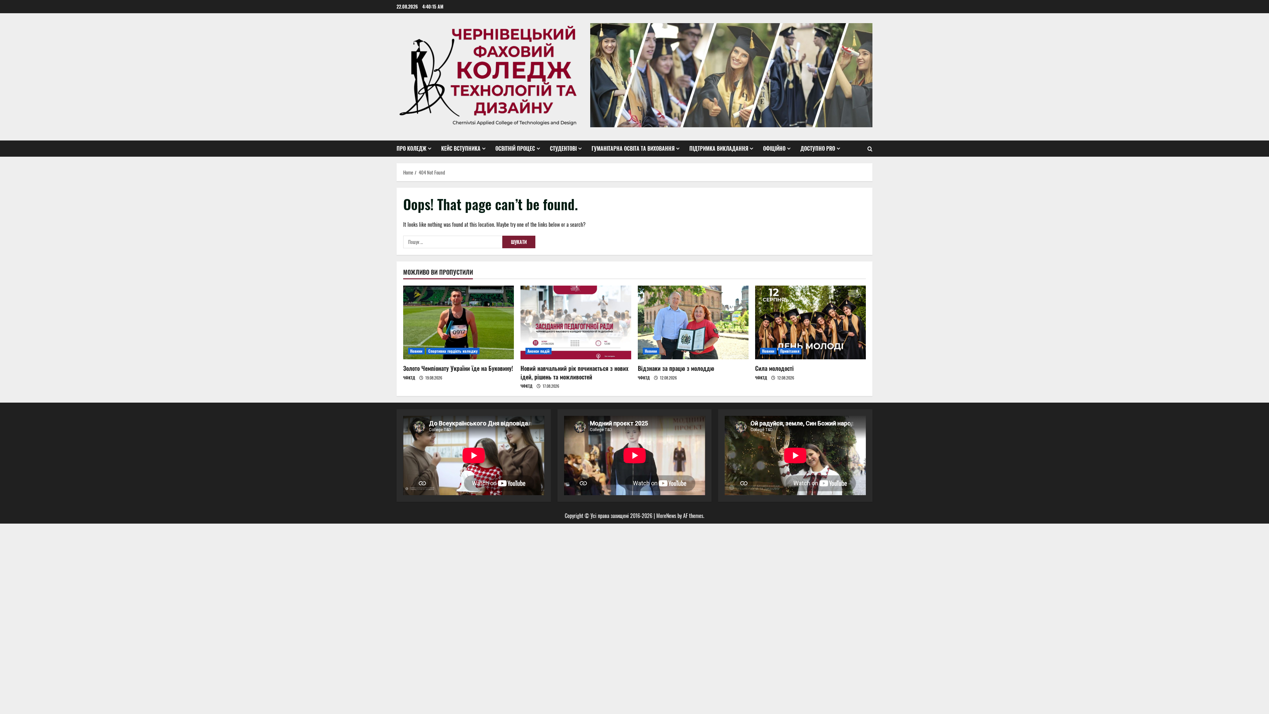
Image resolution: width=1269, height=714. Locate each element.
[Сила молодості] (810, 322)
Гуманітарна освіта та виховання (633, 148)
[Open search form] (869, 148)
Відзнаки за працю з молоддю (676, 368)
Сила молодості (774, 368)
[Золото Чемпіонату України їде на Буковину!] (458, 322)
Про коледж (411, 148)
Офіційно (774, 148)
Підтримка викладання (718, 148)
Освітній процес (515, 148)
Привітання (789, 351)
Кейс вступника (461, 148)
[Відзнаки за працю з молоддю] (693, 322)
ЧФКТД (409, 377)
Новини (416, 351)
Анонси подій (538, 351)
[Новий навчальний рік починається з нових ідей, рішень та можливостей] (575, 322)
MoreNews (666, 516)
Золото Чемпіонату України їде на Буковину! (458, 368)
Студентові (563, 148)
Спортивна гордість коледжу (453, 351)
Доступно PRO (817, 148)
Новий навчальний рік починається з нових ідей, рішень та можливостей (574, 372)
